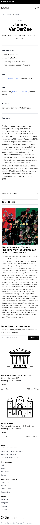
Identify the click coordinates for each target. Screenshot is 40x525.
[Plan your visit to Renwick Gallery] (20, 428)
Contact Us (5, 482)
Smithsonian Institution (9, 448)
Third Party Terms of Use (10, 458)
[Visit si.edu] (20, 517)
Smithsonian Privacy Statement (12, 451)
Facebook (4, 499)
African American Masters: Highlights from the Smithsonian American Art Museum (19, 250)
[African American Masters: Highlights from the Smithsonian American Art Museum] (20, 226)
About (3, 468)
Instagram (4, 503)
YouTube (4, 506)
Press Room (5, 485)
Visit (2, 465)
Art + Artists (6, 15)
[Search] (35, 8)
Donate (3, 475)
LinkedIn (4, 509)
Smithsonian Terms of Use (10, 454)
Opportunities (5, 492)
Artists (17, 15)
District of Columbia (20, 92)
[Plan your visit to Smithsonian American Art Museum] (20, 380)
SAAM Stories (6, 489)
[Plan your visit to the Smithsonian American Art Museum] (20, 359)
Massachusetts (13, 78)
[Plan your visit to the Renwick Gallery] (20, 407)
